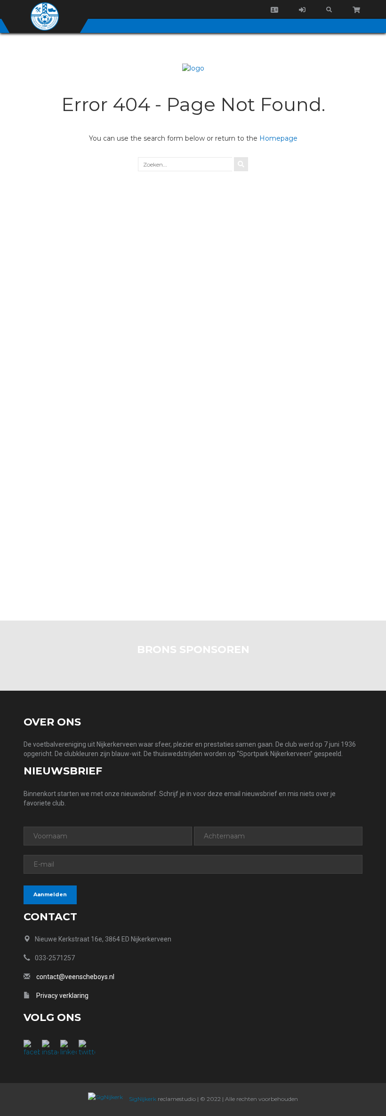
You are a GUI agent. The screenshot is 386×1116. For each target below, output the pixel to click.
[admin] (302, 9)
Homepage (278, 138)
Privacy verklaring (62, 995)
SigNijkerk (142, 1098)
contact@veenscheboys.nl (75, 976)
